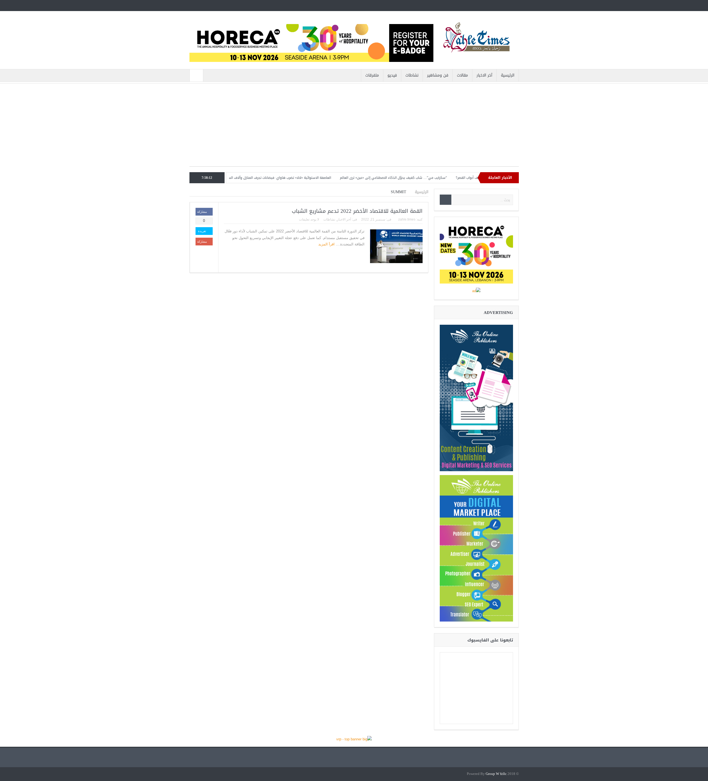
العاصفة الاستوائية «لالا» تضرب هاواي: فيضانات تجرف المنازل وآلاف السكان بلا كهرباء (295, 178)
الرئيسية (507, 75)
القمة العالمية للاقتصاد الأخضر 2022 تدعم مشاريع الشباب (357, 211)
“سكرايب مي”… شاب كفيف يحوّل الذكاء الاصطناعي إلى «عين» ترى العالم (419, 178)
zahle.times (406, 219)
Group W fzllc (496, 773)
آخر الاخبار (484, 75)
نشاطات (411, 75)
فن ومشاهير (437, 75)
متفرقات (372, 75)
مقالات (462, 75)
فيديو (392, 75)
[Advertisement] (354, 127)
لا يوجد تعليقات (309, 219)
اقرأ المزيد (326, 244)
